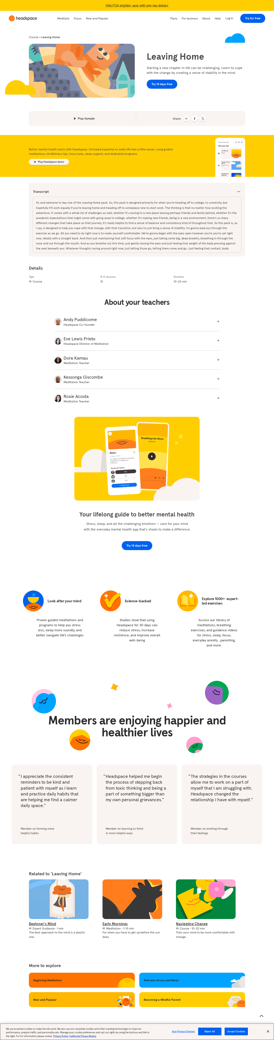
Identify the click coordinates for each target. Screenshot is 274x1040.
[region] (137, 1031)
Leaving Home (50, 37)
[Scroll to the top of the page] (261, 1016)
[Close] (268, 1031)
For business (190, 18)
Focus (77, 18)
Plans (173, 18)
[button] (186, 119)
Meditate (63, 18)
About (206, 18)
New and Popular (97, 18)
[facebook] (195, 119)
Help (218, 18)
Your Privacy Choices (183, 1031)
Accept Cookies (236, 1031)
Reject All (209, 1031)
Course (33, 37)
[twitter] (203, 119)
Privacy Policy (60, 1036)
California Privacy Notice (82, 1036)
